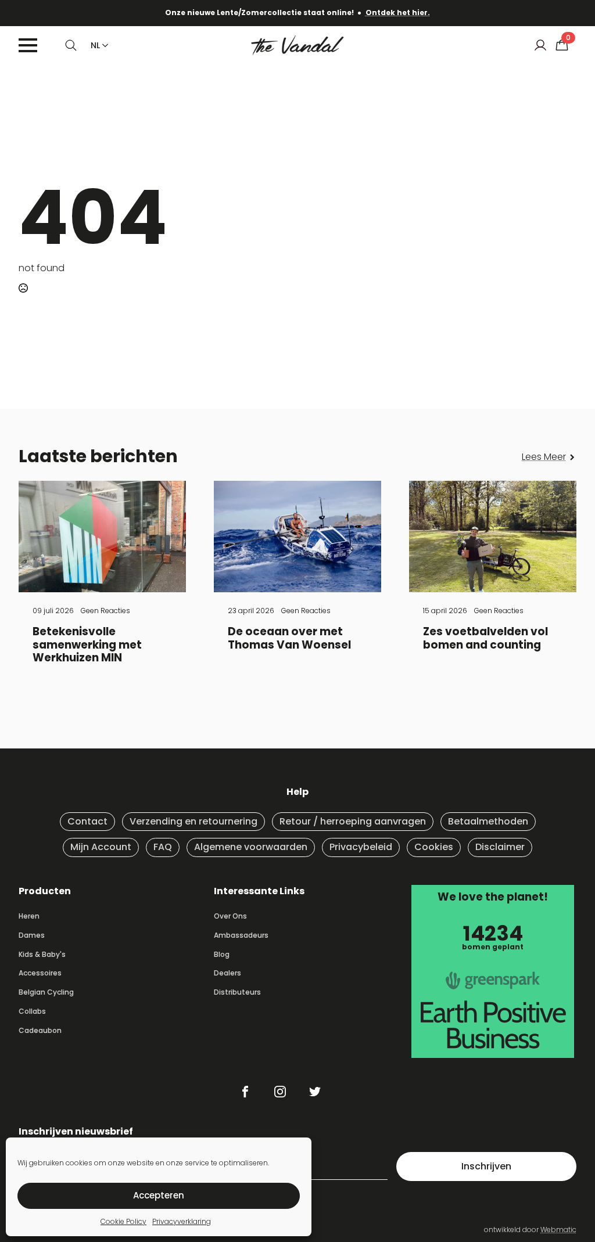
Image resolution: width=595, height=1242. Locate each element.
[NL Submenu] (103, 45)
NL (95, 45)
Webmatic (558, 1229)
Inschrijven (486, 1166)
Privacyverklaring (181, 1221)
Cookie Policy (123, 1221)
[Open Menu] (28, 45)
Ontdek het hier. (397, 12)
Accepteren (158, 1195)
